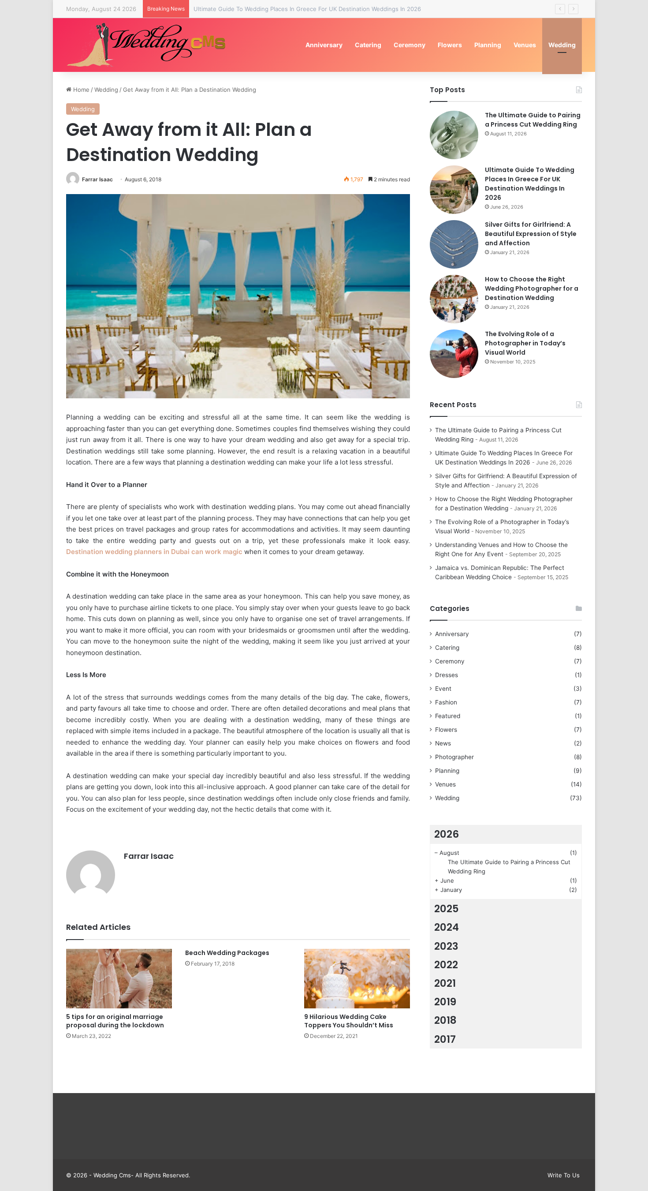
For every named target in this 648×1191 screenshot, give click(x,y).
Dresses (446, 674)
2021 (445, 983)
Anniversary (324, 45)
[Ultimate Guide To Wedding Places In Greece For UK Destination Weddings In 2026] (454, 189)
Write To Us (563, 1175)
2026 (446, 834)
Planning (487, 45)
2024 (446, 927)
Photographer (454, 756)
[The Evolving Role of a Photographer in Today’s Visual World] (454, 354)
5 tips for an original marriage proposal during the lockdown (115, 1021)
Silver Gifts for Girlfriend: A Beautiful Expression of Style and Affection (531, 233)
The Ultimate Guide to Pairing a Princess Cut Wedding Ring (533, 120)
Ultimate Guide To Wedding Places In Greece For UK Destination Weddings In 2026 (307, 8)
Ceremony (409, 45)
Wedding (562, 45)
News (443, 743)
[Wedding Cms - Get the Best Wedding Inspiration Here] (149, 45)
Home (80, 89)
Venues (525, 45)
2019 (445, 1002)
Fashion (446, 702)
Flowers (450, 45)
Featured (447, 715)
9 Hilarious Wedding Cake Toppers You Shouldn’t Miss (348, 1021)
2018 (445, 1020)
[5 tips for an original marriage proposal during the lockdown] (119, 978)
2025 (446, 909)
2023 (446, 946)
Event (443, 688)
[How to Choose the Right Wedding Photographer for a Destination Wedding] (454, 299)
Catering (368, 45)
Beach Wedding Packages (227, 952)
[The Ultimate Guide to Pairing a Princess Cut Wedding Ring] (454, 135)
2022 (446, 965)
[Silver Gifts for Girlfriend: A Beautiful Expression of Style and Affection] (454, 244)
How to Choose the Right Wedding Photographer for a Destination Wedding (531, 288)
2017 (445, 1039)
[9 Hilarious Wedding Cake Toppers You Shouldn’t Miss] (357, 978)
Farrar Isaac (97, 179)
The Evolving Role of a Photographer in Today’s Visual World (525, 343)
